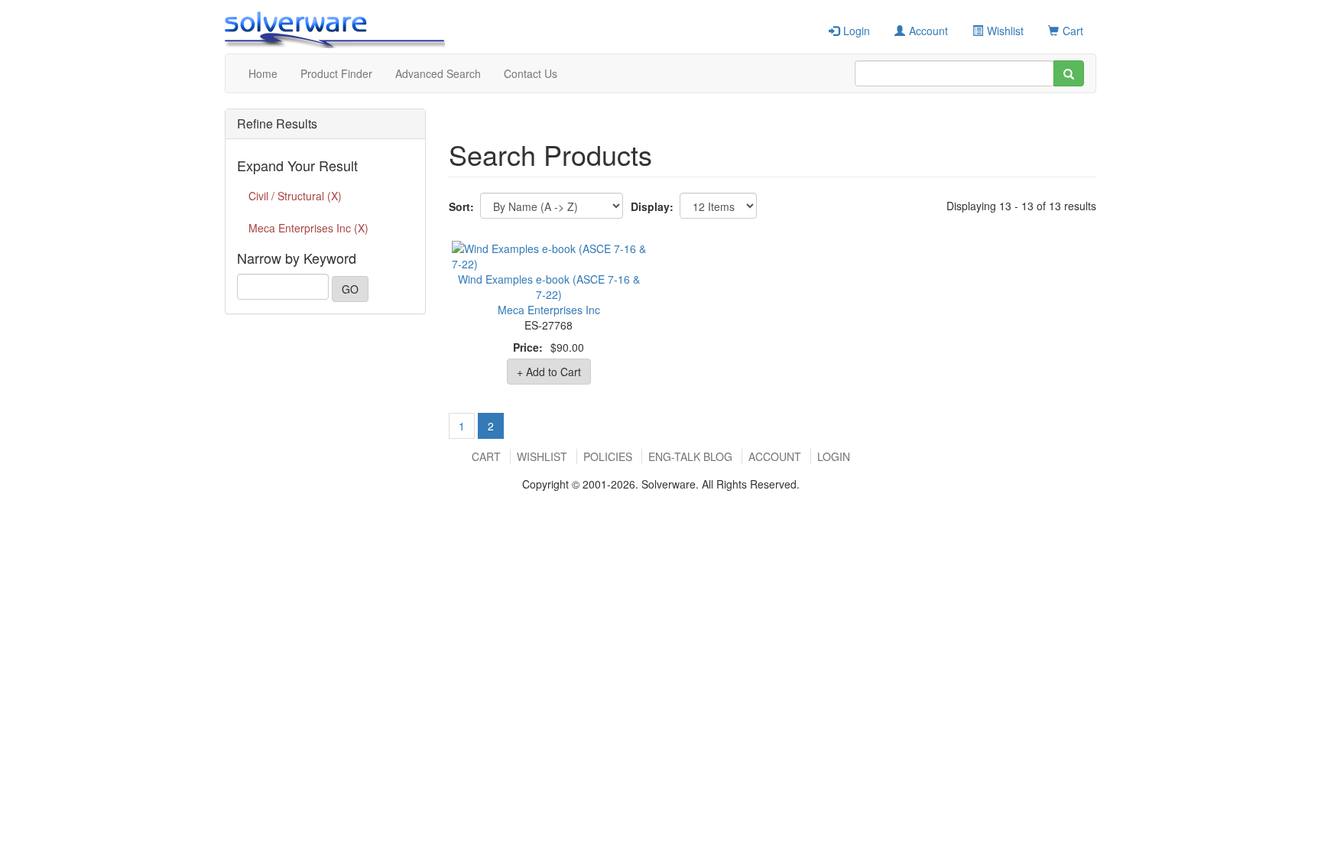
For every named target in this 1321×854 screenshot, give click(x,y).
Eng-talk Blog (690, 456)
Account (928, 30)
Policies (607, 456)
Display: (652, 206)
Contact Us (530, 73)
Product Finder (336, 73)
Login (856, 30)
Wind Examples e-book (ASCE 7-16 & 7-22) (549, 286)
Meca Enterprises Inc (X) (308, 227)
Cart (1073, 30)
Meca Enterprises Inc (549, 309)
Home (263, 73)
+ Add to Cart (549, 371)
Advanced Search (438, 73)
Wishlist (1005, 30)
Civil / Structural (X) (295, 195)
